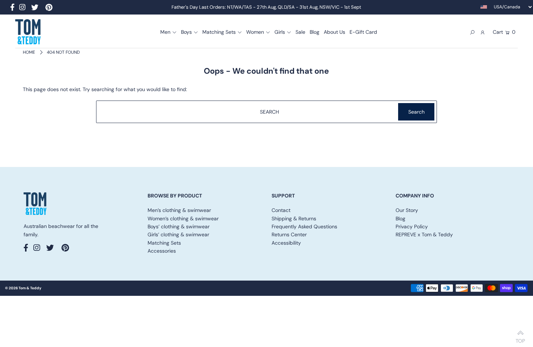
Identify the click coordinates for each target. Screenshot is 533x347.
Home (29, 52)
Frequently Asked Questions (304, 226)
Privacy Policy (412, 226)
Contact (281, 210)
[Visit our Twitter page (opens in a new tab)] (35, 8)
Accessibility (286, 243)
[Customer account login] (483, 32)
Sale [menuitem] (300, 32)
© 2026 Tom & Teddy (23, 288)
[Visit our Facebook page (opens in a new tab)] (12, 8)
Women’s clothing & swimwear (183, 218)
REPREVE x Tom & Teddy (424, 234)
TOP (520, 339)
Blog (400, 218)
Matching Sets (219, 32)
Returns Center (289, 234)
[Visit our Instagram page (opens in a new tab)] (22, 8)
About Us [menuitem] (334, 32)
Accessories (162, 251)
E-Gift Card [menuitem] (363, 32)
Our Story (407, 210)
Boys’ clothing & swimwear (179, 226)
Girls (279, 32)
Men (165, 32)
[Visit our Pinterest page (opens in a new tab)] (49, 8)
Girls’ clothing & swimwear (178, 234)
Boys (186, 32)
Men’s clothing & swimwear (179, 210)
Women (255, 32)
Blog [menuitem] (314, 32)
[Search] (472, 32)
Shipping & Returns (294, 218)
